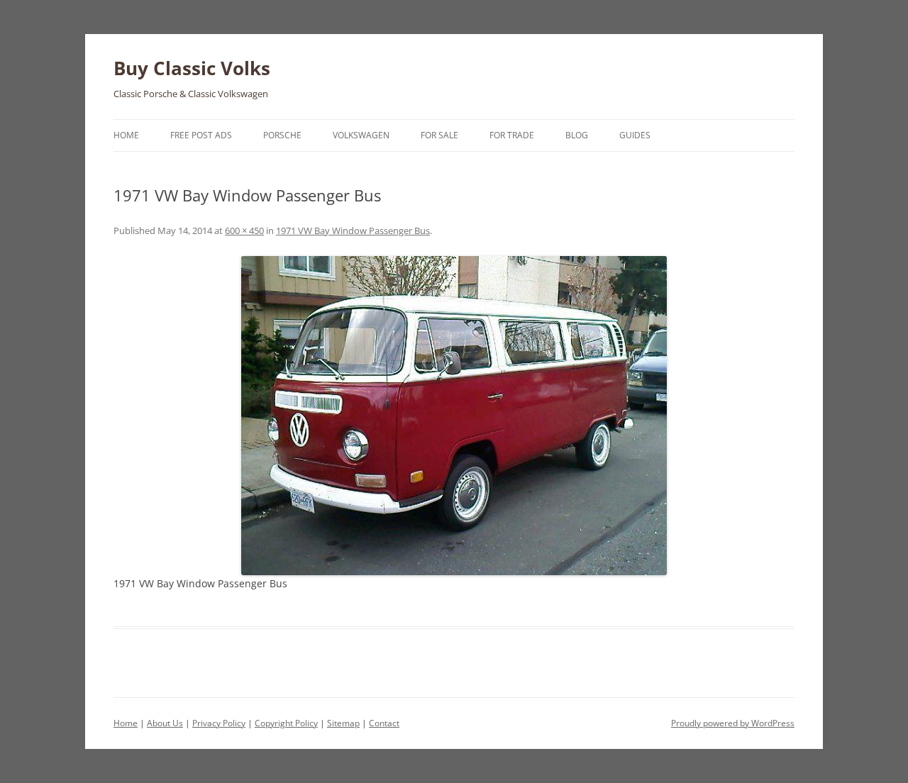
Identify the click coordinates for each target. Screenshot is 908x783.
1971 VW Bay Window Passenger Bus (353, 230)
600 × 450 (244, 230)
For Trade (511, 135)
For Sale (439, 135)
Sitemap (343, 723)
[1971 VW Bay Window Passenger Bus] (454, 415)
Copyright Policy (286, 723)
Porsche (282, 135)
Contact (384, 723)
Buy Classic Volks (192, 68)
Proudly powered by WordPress (732, 723)
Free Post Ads (201, 135)
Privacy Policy (218, 723)
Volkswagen (361, 135)
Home (126, 135)
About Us (165, 723)
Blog (576, 135)
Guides (634, 135)
